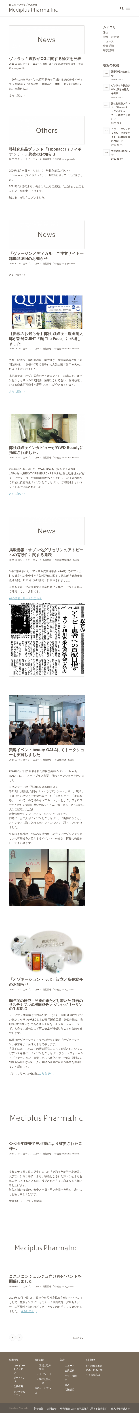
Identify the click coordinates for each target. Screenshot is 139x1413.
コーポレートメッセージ (19, 1369)
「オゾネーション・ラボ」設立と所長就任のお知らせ (46, 981)
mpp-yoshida (18, 67)
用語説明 (108, 50)
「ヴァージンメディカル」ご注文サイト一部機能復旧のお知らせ (46, 255)
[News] (47, 39)
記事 (62, 1359)
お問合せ (90, 1359)
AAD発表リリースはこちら (25, 598)
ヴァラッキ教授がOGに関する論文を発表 (45, 58)
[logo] (47, 1248)
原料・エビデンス (51, 63)
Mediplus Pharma (70, 348)
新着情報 (65, 63)
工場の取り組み (45, 1367)
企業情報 (13, 1359)
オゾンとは (45, 1374)
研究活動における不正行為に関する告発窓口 (94, 1370)
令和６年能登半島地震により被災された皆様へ (45, 1145)
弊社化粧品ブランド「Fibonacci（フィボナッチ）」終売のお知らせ (45, 151)
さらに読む (16, 95)
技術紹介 (39, 1359)
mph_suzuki (68, 759)
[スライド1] (47, 312)
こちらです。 (47, 1073)
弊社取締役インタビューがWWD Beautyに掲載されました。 (46, 450)
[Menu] (128, 8)
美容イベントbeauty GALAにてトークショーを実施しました (47, 752)
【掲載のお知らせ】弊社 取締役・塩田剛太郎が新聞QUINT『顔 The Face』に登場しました (46, 338)
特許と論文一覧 (45, 1380)
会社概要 (18, 1386)
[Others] (47, 130)
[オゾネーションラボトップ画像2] (47, 951)
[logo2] (47, 1117)
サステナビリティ (19, 1393)
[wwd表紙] (47, 428)
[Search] (120, 8)
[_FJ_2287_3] (47, 720)
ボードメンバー (19, 1379)
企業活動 (108, 45)
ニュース (37, 63)
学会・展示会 (111, 37)
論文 (73, 63)
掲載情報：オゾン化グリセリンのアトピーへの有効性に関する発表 (46, 552)
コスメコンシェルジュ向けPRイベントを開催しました (45, 1278)
